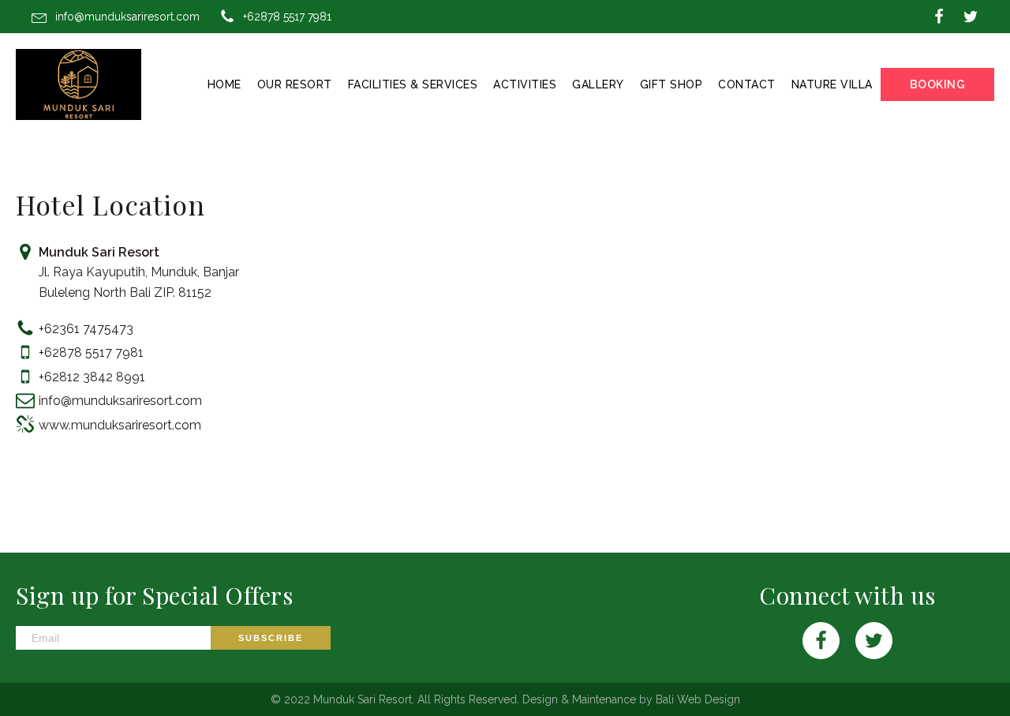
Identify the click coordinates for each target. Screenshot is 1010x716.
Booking (938, 84)
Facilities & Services (413, 84)
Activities (524, 84)
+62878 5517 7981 (287, 16)
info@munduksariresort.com (127, 16)
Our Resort (294, 84)
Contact (747, 84)
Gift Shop (671, 84)
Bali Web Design (698, 699)
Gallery (598, 84)
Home (224, 84)
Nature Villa (832, 84)
